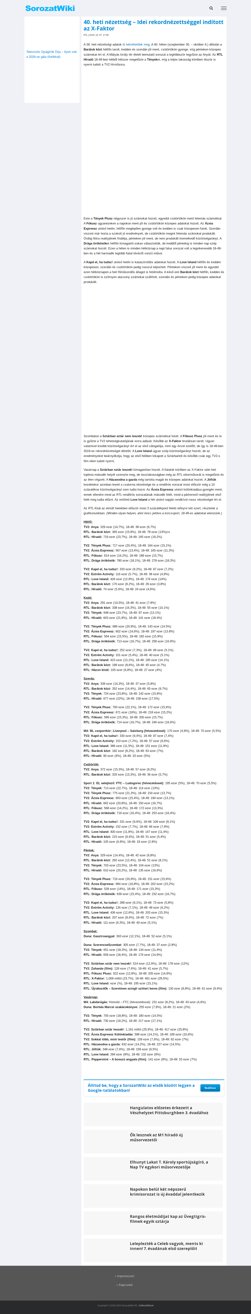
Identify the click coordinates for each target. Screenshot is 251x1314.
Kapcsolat (125, 1285)
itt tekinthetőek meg (136, 44)
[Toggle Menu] (224, 8)
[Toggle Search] (211, 8)
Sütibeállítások (146, 1305)
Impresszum (125, 1276)
